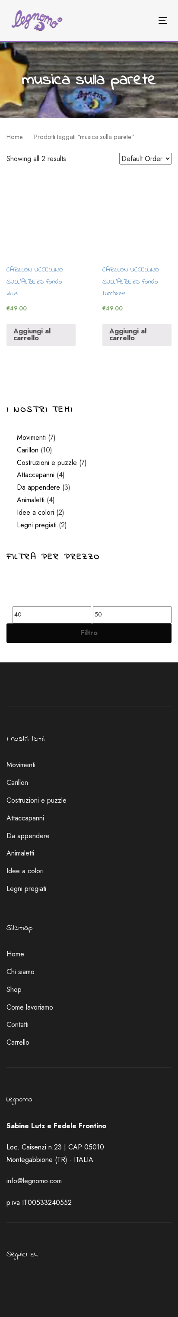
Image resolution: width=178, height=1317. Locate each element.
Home (14, 137)
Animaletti (30, 500)
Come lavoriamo (29, 1007)
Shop (14, 989)
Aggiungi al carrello (32, 334)
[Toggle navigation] (141, 20)
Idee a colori (35, 512)
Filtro (89, 633)
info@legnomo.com (34, 1181)
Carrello (17, 1042)
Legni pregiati (37, 525)
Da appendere (38, 487)
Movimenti (31, 437)
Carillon (27, 450)
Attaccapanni (35, 475)
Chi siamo (20, 972)
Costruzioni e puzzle (47, 463)
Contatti (17, 1025)
